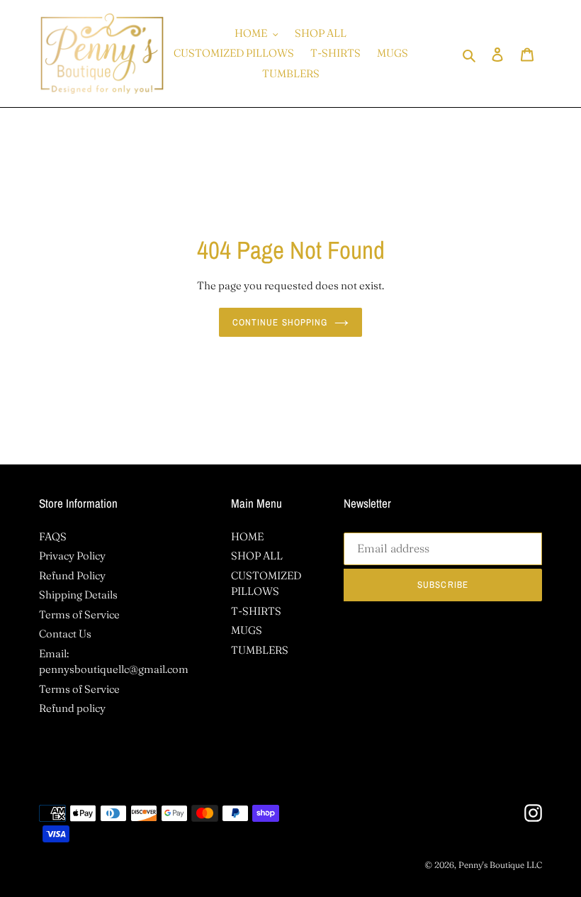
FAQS (53, 536)
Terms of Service (79, 614)
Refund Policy (72, 575)
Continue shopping (279, 322)
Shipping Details (78, 594)
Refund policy (72, 708)
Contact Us (65, 633)
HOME (247, 536)
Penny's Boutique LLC (500, 864)
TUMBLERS (259, 650)
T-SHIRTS (256, 611)
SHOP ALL (257, 555)
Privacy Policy (72, 555)
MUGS (246, 630)
